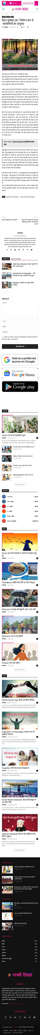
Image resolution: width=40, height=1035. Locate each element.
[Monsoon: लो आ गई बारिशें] (20, 625)
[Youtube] (32, 250)
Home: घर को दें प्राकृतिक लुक (13, 435)
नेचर (3, 606)
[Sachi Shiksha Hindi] (20, 974)
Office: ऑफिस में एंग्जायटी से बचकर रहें (22, 456)
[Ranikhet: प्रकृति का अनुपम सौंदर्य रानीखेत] (7, 285)
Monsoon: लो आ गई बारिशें (12, 636)
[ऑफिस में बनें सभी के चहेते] (7, 926)
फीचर (3, 659)
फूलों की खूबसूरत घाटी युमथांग (9, 220)
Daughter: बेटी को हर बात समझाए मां (15, 768)
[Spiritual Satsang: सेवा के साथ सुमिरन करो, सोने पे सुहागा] (20, 822)
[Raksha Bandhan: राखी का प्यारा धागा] (7, 477)
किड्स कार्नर (5, 268)
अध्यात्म (6, 14)
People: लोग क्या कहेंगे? (11, 663)
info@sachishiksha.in (16, 1004)
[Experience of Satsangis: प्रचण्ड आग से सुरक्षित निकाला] (20, 720)
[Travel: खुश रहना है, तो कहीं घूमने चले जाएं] (7, 449)
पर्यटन (4, 287)
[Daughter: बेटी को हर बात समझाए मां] (20, 757)
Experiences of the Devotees (27, 197)
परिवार (4, 764)
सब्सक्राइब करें (35, 521)
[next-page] (6, 292)
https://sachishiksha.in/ (20, 235)
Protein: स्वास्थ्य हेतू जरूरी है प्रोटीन (22, 465)
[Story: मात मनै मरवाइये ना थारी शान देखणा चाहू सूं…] (20, 542)
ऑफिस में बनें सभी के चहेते (20, 923)
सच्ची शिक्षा (6, 27)
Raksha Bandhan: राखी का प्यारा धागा (23, 475)
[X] (28, 250)
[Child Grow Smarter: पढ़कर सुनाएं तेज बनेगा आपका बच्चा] (7, 266)
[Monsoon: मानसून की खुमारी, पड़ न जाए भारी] (20, 598)
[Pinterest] (24, 250)
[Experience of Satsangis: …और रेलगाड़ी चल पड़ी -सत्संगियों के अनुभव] (7, 275)
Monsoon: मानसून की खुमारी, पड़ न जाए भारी (19, 609)
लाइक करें (36, 496)
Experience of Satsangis (12, 197)
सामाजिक (4, 796)
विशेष (3, 550)
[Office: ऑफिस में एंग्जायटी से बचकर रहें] (7, 458)
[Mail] (20, 250)
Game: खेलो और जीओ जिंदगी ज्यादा (23, 913)
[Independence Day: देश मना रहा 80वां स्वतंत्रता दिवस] (7, 880)
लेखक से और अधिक (15, 259)
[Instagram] (11, 250)
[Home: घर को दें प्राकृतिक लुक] (20, 424)
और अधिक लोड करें (19, 484)
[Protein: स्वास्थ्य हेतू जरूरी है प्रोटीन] (7, 468)
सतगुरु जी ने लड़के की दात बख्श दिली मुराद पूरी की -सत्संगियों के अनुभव (30, 222)
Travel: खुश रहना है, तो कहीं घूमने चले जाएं (23, 447)
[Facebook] (7, 250)
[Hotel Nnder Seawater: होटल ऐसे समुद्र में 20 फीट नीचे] (20, 788)
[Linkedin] (16, 250)
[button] (3, 9)
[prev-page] (3, 292)
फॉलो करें (36, 501)
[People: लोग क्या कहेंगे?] (20, 652)
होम (2, 14)
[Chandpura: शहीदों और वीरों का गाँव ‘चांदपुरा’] (20, 571)
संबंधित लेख (6, 259)
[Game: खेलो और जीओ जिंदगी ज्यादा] (7, 916)
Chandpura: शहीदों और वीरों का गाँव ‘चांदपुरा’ (18, 582)
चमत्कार (12, 14)
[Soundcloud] (25, 1017)
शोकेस (12, 17)
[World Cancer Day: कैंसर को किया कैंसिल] (20, 689)
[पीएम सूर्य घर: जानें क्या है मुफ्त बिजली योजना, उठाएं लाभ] (7, 906)
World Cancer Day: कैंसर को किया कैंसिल (18, 700)
